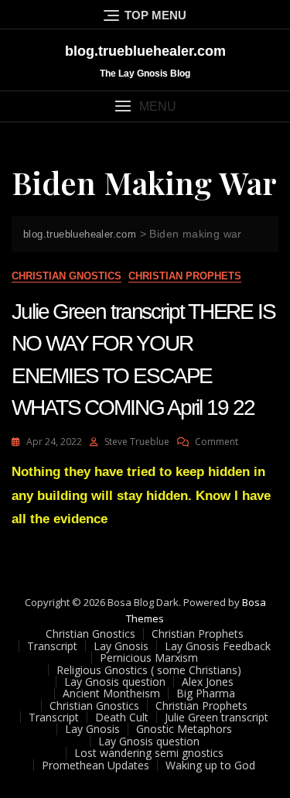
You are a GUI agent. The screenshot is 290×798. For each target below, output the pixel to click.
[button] (145, 106)
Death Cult (121, 717)
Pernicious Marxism (149, 657)
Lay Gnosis (121, 646)
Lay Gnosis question (114, 681)
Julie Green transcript (216, 717)
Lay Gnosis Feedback (218, 646)
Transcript (52, 646)
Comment (216, 441)
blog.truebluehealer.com (145, 51)
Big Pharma (205, 693)
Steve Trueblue (136, 441)
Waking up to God (210, 765)
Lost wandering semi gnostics (148, 752)
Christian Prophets (184, 276)
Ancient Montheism (111, 693)
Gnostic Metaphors (184, 728)
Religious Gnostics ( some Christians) (148, 670)
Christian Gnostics (66, 276)
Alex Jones (208, 681)
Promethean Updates (95, 765)
